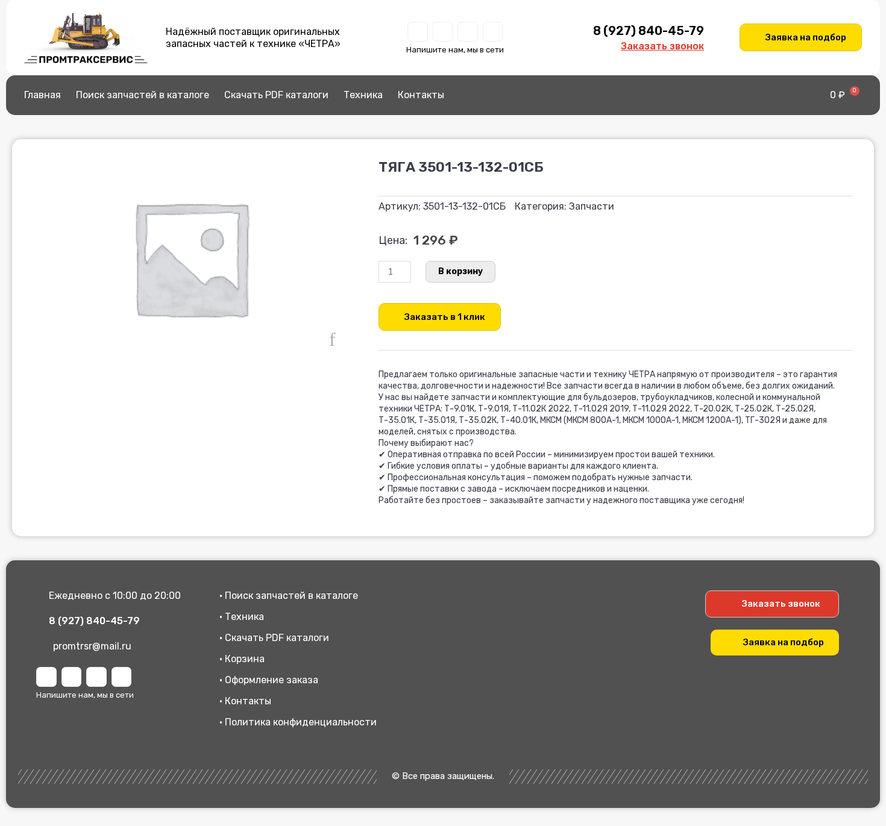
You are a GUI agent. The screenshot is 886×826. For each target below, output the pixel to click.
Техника (363, 95)
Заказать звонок (662, 46)
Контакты (421, 95)
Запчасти (591, 206)
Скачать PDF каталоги (276, 95)
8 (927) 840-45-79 (648, 30)
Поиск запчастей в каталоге (142, 95)
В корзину (460, 271)
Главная (42, 95)
